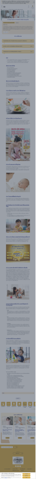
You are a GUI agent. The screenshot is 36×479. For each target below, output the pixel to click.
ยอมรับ (26, 477)
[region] (17, 475)
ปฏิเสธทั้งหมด (26, 475)
